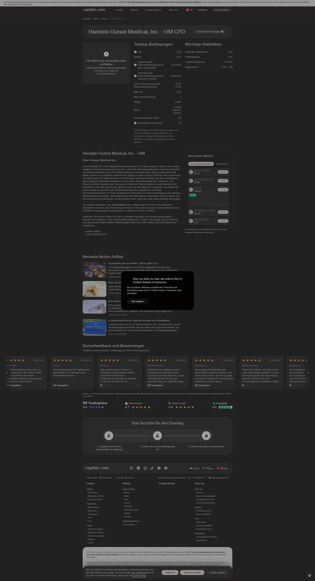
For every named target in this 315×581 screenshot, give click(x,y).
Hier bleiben (137, 301)
